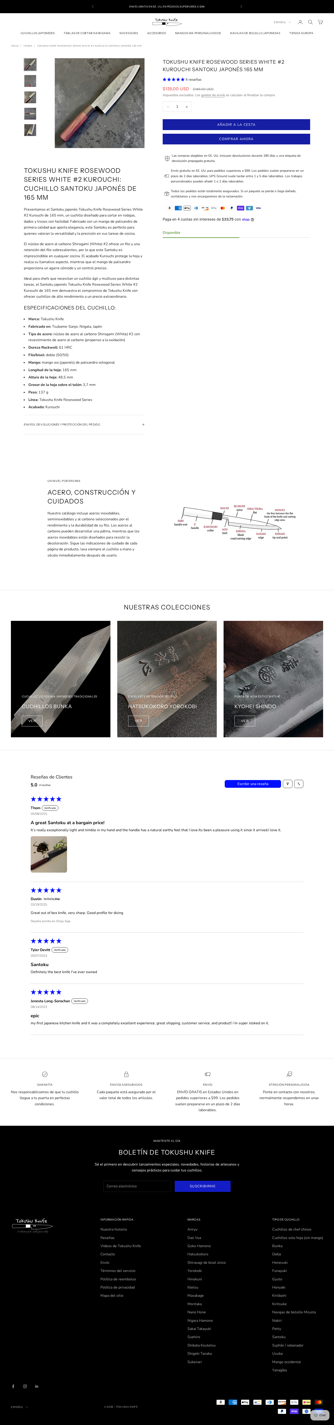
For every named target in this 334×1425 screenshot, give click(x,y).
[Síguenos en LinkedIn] (37, 1386)
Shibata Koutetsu (201, 1345)
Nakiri (277, 1320)
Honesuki (280, 1262)
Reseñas (107, 1237)
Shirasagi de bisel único (206, 1262)
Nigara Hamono (200, 1320)
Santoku (279, 1336)
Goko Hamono (199, 1246)
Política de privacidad (117, 1287)
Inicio (15, 46)
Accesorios (156, 33)
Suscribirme (203, 1186)
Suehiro (193, 1336)
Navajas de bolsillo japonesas (255, 33)
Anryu (192, 1229)
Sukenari (194, 1362)
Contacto (107, 1254)
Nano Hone (196, 1312)
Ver (32, 721)
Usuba (277, 1353)
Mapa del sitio (111, 1295)
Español (280, 22)
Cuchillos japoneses (38, 33)
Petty (276, 1328)
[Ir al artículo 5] (30, 130)
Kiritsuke (279, 1304)
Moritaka (194, 1304)
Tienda (27, 46)
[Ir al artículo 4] (30, 113)
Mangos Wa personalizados (198, 33)
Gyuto (277, 1279)
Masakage (195, 1295)
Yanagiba (279, 1370)
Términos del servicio (117, 1270)
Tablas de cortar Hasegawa (87, 33)
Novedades (129, 33)
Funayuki (279, 1270)
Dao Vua (194, 1237)
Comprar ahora (236, 139)
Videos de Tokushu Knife (120, 1246)
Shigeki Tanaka (199, 1353)
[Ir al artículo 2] (30, 81)
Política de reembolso (118, 1279)
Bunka (277, 1246)
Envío (104, 1262)
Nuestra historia (113, 1229)
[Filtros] (287, 784)
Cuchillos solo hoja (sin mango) (297, 1237)
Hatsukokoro (197, 1254)
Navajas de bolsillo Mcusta (294, 1312)
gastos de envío (213, 95)
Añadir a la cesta (236, 124)
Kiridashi (279, 1295)
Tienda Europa (301, 33)
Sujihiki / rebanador (288, 1345)
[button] (174, 79)
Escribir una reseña (252, 783)
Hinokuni (194, 1279)
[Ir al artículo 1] (30, 64)
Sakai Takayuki (199, 1328)
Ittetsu (192, 1287)
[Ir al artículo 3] (30, 97)
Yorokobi (194, 1270)
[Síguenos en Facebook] (13, 1386)
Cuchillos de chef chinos (292, 1229)
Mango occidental (286, 1362)
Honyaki (278, 1287)
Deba (276, 1254)
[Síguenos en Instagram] (25, 1386)
